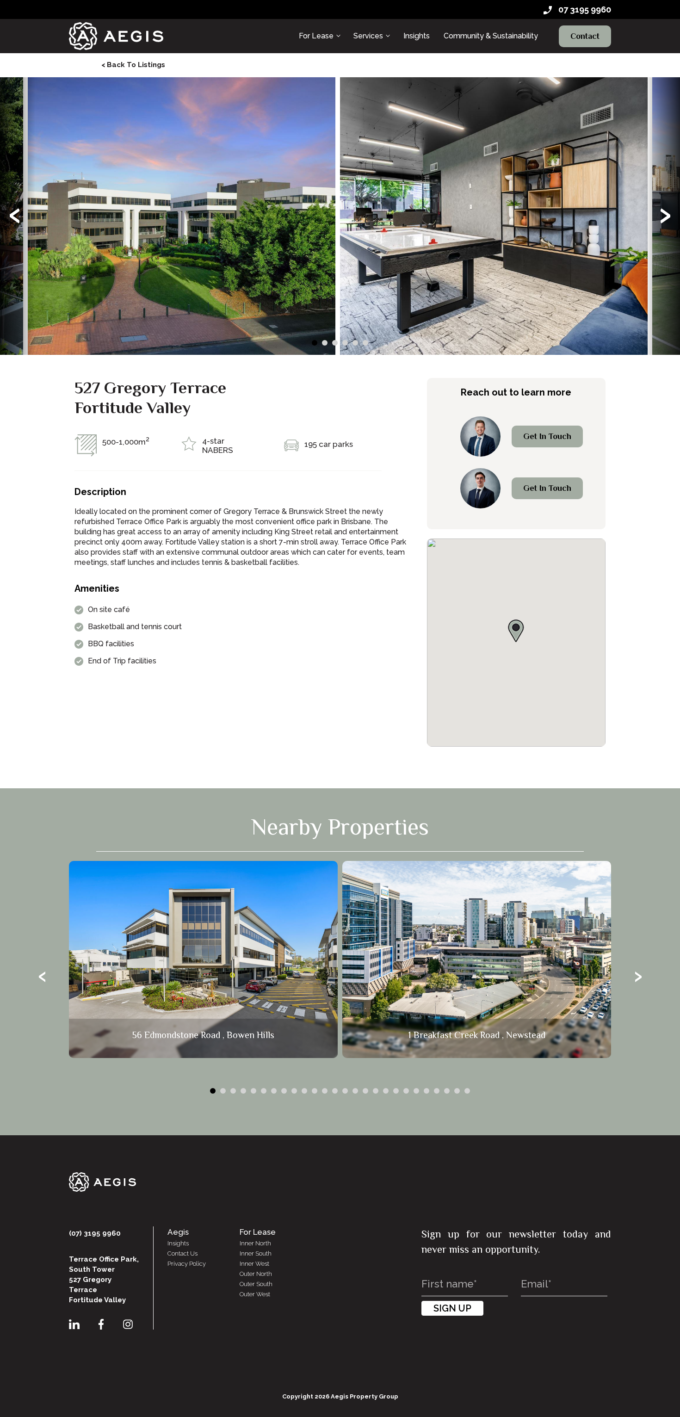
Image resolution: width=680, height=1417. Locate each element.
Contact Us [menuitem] (182, 1253)
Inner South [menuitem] (256, 1253)
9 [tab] (294, 1091)
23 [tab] (436, 1091)
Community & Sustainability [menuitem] (491, 35)
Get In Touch (547, 436)
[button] (516, 631)
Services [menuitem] (368, 35)
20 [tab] (406, 1091)
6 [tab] (365, 343)
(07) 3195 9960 (95, 1233)
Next (665, 216)
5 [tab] (355, 343)
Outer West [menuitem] (255, 1294)
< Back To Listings (133, 65)
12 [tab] (325, 1091)
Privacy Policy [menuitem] (186, 1263)
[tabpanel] (181, 216)
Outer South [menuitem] (256, 1284)
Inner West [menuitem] (254, 1263)
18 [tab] (386, 1091)
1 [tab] (314, 343)
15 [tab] (355, 1091)
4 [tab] (345, 343)
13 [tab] (335, 1091)
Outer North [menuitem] (256, 1273)
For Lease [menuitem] (316, 35)
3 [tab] (335, 343)
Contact (585, 36)
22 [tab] (426, 1091)
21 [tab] (416, 1091)
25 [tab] (457, 1091)
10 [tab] (304, 1091)
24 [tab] (447, 1091)
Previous (14, 216)
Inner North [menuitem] (255, 1243)
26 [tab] (467, 1091)
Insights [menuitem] (416, 35)
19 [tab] (396, 1091)
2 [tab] (325, 343)
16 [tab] (365, 1091)
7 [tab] (274, 1091)
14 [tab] (345, 1091)
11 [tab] (314, 1091)
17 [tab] (375, 1091)
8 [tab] (284, 1091)
